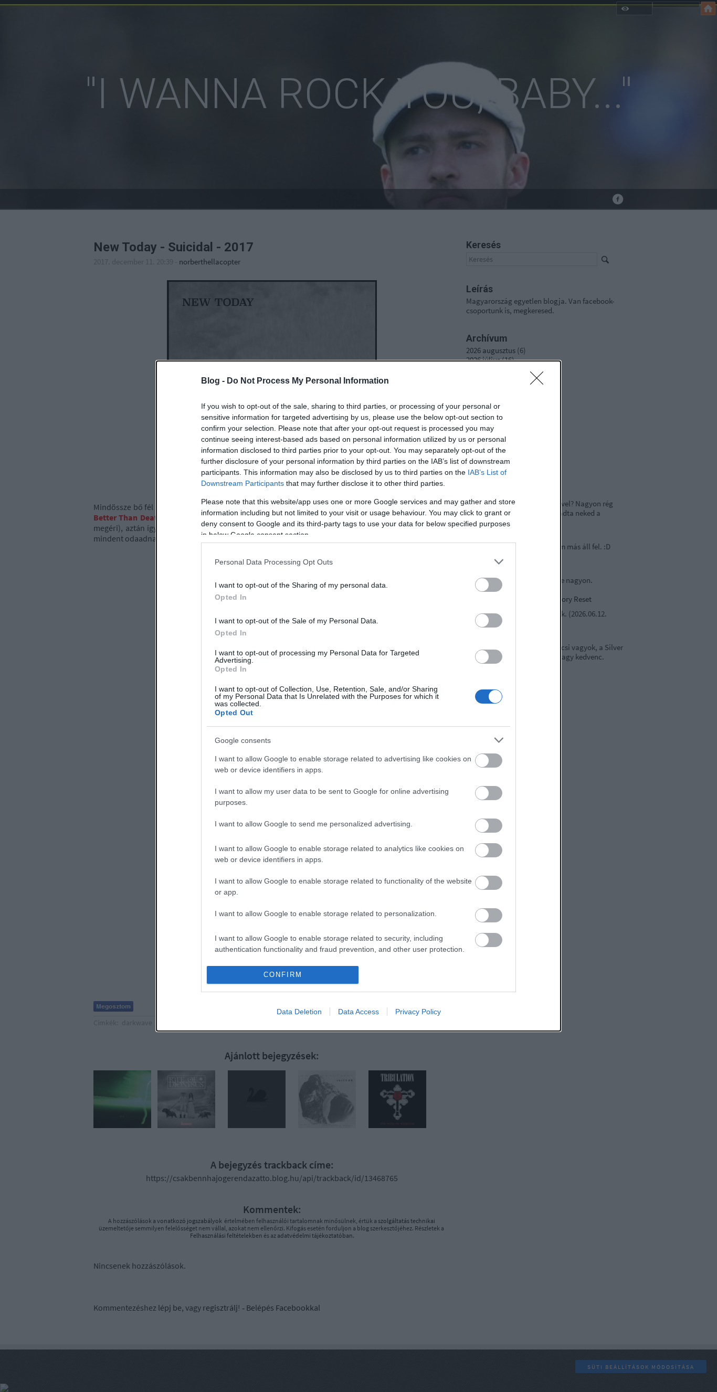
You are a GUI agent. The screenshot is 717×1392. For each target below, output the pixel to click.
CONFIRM (282, 975)
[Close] (540, 381)
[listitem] (358, 561)
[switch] (488, 585)
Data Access (358, 1011)
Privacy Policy (418, 1011)
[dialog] (358, 696)
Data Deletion (299, 1011)
